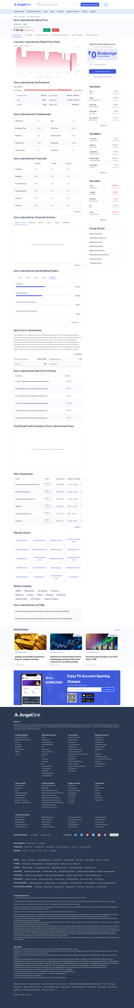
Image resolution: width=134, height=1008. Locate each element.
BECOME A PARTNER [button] (48, 783)
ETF (43, 756)
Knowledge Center (20, 785)
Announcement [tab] (20, 222)
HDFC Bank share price (48, 817)
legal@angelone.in (61, 973)
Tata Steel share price (74, 817)
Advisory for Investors (78, 987)
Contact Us (18, 744)
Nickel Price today (72, 879)
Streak (40, 850)
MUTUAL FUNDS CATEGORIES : (23, 886)
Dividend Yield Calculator (75, 749)
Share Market (98, 749)
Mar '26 (44, 277)
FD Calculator (72, 756)
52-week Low (72, 795)
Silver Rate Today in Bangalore (55, 875)
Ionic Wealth (41, 843)
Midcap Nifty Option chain (59, 867)
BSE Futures (77, 864)
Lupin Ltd (18, 521)
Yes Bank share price (20, 826)
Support (93, 11)
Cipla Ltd (18, 506)
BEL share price (72, 826)
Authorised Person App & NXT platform (52, 802)
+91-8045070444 (44, 971)
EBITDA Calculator (73, 763)
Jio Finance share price (101, 824)
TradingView (53, 850)
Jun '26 (53, 277)
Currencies (45, 759)
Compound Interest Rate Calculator (78, 754)
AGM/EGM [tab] (66, 222)
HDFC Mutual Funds (76, 883)
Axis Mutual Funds (62, 883)
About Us (17, 742)
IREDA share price (20, 822)
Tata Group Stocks (95, 259)
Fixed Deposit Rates (84, 847)
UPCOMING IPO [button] (99, 783)
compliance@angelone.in (59, 967)
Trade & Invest (19, 11)
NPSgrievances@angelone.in (21, 969)
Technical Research (20, 795)
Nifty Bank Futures (38, 864)
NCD (43, 763)
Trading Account (99, 742)
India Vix (98, 860)
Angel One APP (29, 847)
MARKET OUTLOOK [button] (74, 783)
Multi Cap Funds (101, 887)
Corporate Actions (42, 35)
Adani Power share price (75, 819)
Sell (55, 30)
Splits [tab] (49, 222)
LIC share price (99, 826)
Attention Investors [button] (21, 895)
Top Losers (71, 800)
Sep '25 (28, 277)
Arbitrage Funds (71, 887)
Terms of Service (57, 977)
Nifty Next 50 (61, 595)
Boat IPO (97, 793)
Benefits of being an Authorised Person (52, 793)
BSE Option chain (90, 867)
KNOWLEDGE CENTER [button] (102, 735)
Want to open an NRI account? (102, 76)
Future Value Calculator (74, 751)
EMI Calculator (72, 771)
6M (51, 76)
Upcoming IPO (45, 749)
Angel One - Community (21, 800)
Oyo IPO (97, 790)
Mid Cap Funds (90, 887)
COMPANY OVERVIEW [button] (21, 735)
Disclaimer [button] (18, 947)
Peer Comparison (92, 35)
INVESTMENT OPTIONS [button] (49, 735)
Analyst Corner (99, 766)
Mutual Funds (45, 739)
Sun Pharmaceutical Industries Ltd (27, 484)
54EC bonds (45, 771)
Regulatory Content (34, 984)
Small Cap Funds (59, 887)
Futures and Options (47, 751)
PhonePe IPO (98, 797)
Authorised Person (100, 763)
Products (60, 11)
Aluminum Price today (45, 879)
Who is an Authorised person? (50, 790)
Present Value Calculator (75, 761)
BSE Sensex (19, 595)
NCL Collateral (91, 987)
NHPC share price (46, 819)
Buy (47, 30)
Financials (28, 35)
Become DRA (45, 788)
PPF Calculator (72, 768)
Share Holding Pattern (60, 35)
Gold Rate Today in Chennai (67, 871)
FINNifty (18, 591)
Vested (46, 850)
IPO (96, 752)
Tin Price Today (98, 879)
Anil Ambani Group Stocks (97, 238)
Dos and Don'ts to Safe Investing (51, 984)
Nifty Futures (26, 864)
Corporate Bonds (46, 766)
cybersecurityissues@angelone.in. (66, 971)
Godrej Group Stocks (96, 246)
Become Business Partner (49, 785)
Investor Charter (65, 987)
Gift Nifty (30, 595)
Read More (78, 354)
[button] (48, 611)
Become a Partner (73, 11)
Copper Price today (31, 879)
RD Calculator (72, 759)
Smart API (74, 847)
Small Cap (17, 27)
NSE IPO (97, 785)
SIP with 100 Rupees (47, 742)
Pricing (84, 11)
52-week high (42, 591)
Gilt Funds (81, 887)
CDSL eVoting (102, 987)
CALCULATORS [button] (73, 735)
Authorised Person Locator (49, 807)
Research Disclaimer (20, 984)
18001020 (35, 835)
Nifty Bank (49, 595)
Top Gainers (71, 797)
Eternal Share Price (73, 824)
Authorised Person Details (49, 804)
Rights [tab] (57, 222)
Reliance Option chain (76, 867)
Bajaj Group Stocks (95, 242)
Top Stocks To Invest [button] (22, 815)
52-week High (72, 793)
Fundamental (17, 35)
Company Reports (20, 797)
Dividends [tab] (32, 222)
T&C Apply (111, 984)
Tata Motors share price (21, 824)
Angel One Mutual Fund (36, 883)
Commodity (45, 761)
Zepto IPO (98, 795)
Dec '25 (36, 277)
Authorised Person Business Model (51, 800)
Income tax (98, 761)
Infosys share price (100, 819)
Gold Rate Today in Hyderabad (86, 871)
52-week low (55, 591)
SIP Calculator (35, 599)
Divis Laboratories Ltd (22, 492)
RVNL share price (46, 822)
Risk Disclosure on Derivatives (31, 990)
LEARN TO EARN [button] (20, 783)
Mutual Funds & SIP (34, 11)
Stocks (44, 737)
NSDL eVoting (112, 987)
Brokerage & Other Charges (22, 739)
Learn (46, 11)
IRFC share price (19, 817)
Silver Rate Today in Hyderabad (34, 875)
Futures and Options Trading (103, 759)
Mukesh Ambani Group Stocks (99, 254)
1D (37, 76)
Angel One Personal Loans (51, 987)
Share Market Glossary (74, 790)
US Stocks (45, 754)
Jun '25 (20, 277)
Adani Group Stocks (95, 234)
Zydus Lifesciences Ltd (23, 513)
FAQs (104, 984)
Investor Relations (20, 749)
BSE (25, 24)
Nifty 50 (39, 595)
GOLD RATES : (18, 871)
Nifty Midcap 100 (69, 860)
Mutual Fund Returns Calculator (77, 766)
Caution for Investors (48, 990)
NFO (43, 747)
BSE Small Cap (29, 591)
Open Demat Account (90, 5)
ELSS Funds (38, 887)
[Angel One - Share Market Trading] (22, 5)
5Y (58, 76)
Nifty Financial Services (44, 860)
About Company (77, 35)
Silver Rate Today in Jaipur (93, 875)
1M (44, 76)
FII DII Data (71, 802)
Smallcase (33, 850)
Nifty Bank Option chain (42, 867)
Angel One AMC (31, 843)
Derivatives (98, 754)
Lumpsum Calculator (51, 599)
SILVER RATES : (18, 875)
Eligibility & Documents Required (50, 797)
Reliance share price (100, 817)
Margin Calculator (21, 599)
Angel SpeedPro (50, 847)
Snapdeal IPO (99, 800)
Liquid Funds (48, 887)
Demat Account (99, 739)
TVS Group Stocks (95, 263)
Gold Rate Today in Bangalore (106, 871)
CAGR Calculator (73, 747)
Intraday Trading (99, 747)
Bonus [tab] (41, 222)
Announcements (72, 788)
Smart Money (18, 788)
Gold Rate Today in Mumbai (32, 871)
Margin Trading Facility (63, 847)
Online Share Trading (100, 744)
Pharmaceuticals (25, 27)
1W (41, 76)
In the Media (18, 747)
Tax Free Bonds (46, 768)
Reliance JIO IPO (99, 788)
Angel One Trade (39, 847)
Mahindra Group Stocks (97, 250)
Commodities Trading (101, 756)
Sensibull (25, 850)
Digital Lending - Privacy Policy (33, 987)
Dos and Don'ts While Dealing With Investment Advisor (85, 984)
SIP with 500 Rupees (47, 744)
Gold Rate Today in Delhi (49, 871)
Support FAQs (46, 835)
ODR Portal (17, 990)
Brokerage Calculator (74, 737)
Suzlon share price (20, 819)
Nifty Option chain (27, 867)
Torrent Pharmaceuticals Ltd (25, 499)
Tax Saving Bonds (47, 775)
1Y (54, 76)
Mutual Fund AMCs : (20, 883)
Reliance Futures (66, 864)
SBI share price (46, 824)
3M (47, 76)
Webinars (17, 751)
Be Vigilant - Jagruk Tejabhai (23, 802)
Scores (65, 984)
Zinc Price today (60, 879)
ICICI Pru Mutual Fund (90, 883)
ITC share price (99, 822)
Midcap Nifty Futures (52, 864)
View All (117, 630)
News (52, 11)
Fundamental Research (21, 793)
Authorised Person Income (49, 795)
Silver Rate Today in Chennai (74, 875)
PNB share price (72, 822)
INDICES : (17, 860)
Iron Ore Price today (86, 879)
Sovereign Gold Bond (47, 773)
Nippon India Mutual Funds (107, 883)
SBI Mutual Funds (50, 883)
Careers (17, 754)
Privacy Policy (47, 977)
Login (105, 5)
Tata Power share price (48, 826)
